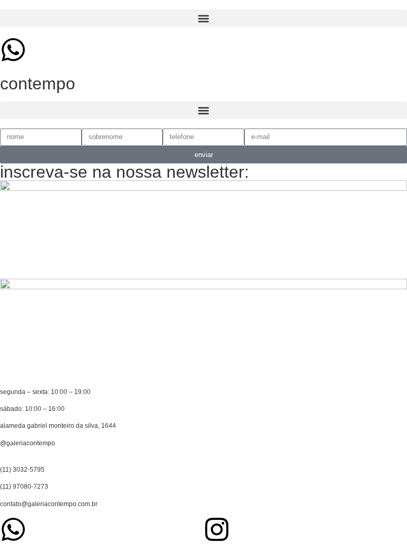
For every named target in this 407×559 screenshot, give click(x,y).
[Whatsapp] (13, 49)
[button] (203, 18)
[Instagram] (217, 529)
